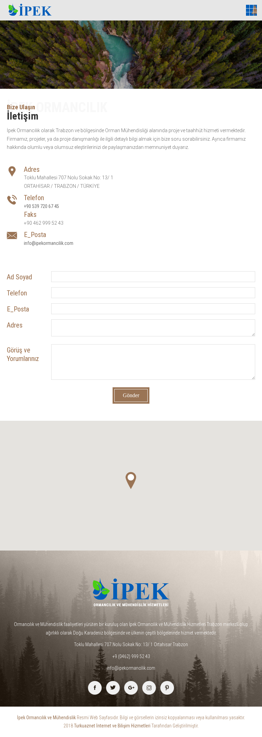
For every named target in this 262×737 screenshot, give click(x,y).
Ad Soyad (19, 277)
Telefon (17, 293)
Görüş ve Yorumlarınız (23, 354)
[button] (131, 480)
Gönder (131, 395)
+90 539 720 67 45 (41, 206)
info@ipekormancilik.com (48, 243)
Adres (15, 325)
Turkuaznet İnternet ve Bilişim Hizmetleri (112, 725)
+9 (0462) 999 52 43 (131, 656)
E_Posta (18, 309)
